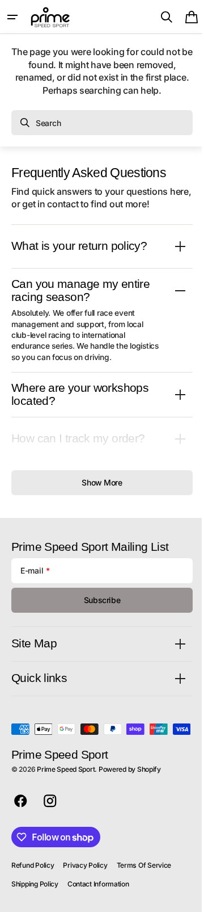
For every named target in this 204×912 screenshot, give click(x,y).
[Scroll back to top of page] (182, 898)
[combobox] (102, 122)
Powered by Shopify (130, 785)
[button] (12, 17)
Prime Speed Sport (66, 785)
